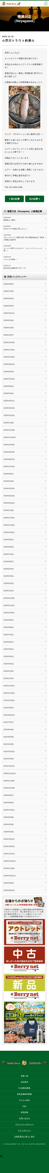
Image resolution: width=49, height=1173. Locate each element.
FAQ (24, 1106)
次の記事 (33, 199)
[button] (1, 1156)
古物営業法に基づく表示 (24, 1136)
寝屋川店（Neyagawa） (25, 19)
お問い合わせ (24, 1118)
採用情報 (24, 1112)
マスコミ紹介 (24, 1100)
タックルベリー (13, 4)
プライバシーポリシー (24, 1124)
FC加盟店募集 (24, 1088)
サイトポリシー (24, 1130)
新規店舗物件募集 (24, 1094)
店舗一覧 (24, 1076)
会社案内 (24, 1082)
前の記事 (15, 199)
